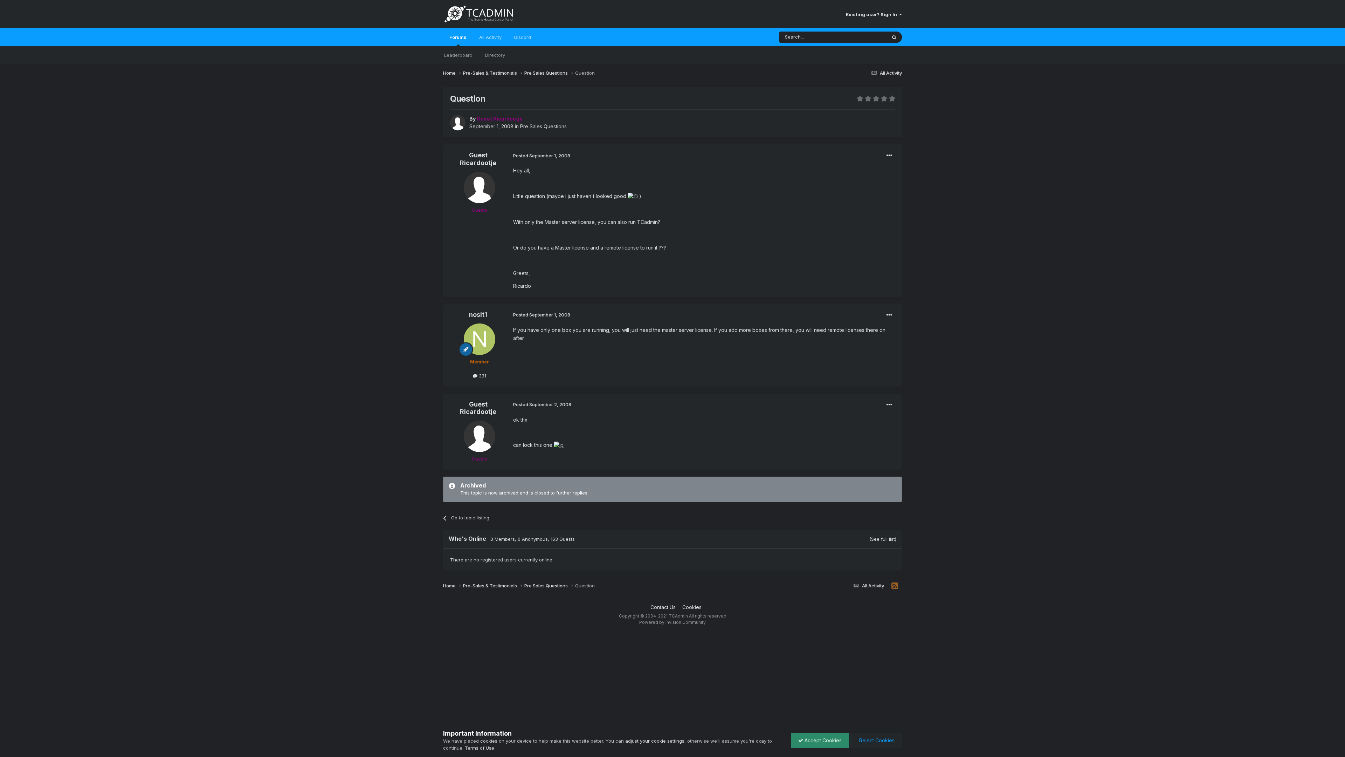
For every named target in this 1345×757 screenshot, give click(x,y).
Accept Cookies (822, 740)
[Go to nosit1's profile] (479, 339)
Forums (458, 37)
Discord (522, 37)
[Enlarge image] (633, 196)
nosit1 (478, 314)
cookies (488, 741)
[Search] (894, 37)
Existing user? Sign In (872, 14)
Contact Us (663, 607)
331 (481, 375)
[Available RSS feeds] (895, 586)
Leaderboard (458, 55)
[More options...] (889, 155)
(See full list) (882, 539)
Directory (495, 55)
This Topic (866, 37)
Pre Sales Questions (543, 126)
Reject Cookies (876, 740)
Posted (541, 155)
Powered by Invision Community (672, 622)
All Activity (490, 37)
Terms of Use (479, 748)
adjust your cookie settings (654, 741)
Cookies (692, 607)
